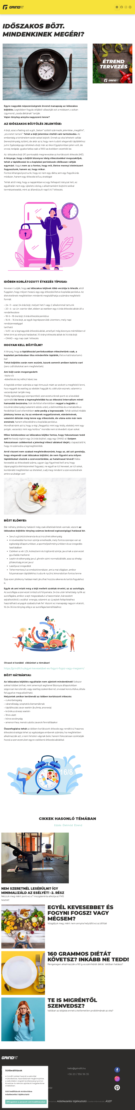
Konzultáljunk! (43, 1087)
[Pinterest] (130, 7)
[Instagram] (125, 7)
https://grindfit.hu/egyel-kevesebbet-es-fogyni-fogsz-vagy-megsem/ (44, 668)
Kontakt (39, 1081)
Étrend (78, 825)
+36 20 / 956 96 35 (78, 1074)
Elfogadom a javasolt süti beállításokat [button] (26, 1102)
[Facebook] (121, 7)
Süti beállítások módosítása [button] (18, 1091)
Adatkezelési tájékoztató (71, 1101)
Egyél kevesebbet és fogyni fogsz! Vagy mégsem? (80, 913)
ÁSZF (109, 1101)
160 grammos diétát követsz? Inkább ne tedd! (88, 956)
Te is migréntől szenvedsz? (72, 1003)
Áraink (38, 1069)
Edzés (57, 825)
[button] (116, 7)
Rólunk (38, 1075)
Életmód (68, 825)
